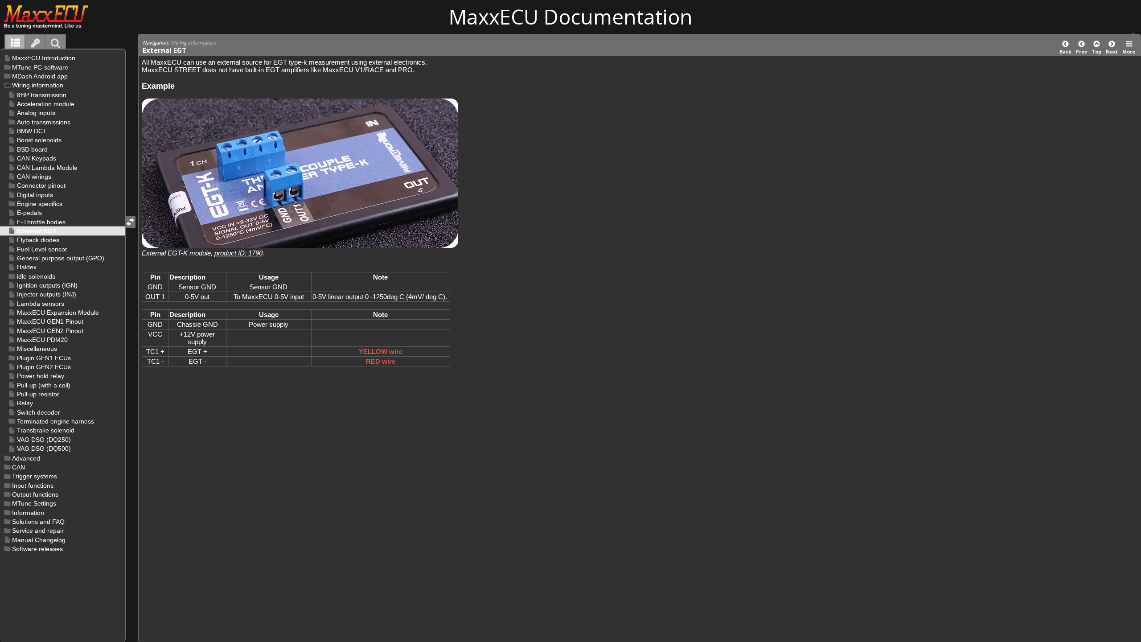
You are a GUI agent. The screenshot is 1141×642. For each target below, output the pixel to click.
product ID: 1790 (238, 253)
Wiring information (193, 42)
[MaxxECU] (51, 16)
